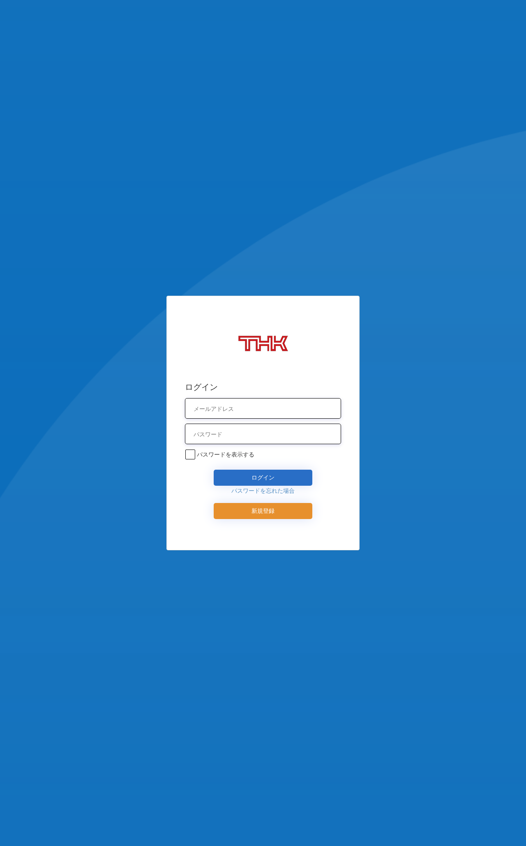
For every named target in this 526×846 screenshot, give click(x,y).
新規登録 (263, 511)
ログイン (263, 477)
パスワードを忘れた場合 (263, 490)
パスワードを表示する (225, 454)
